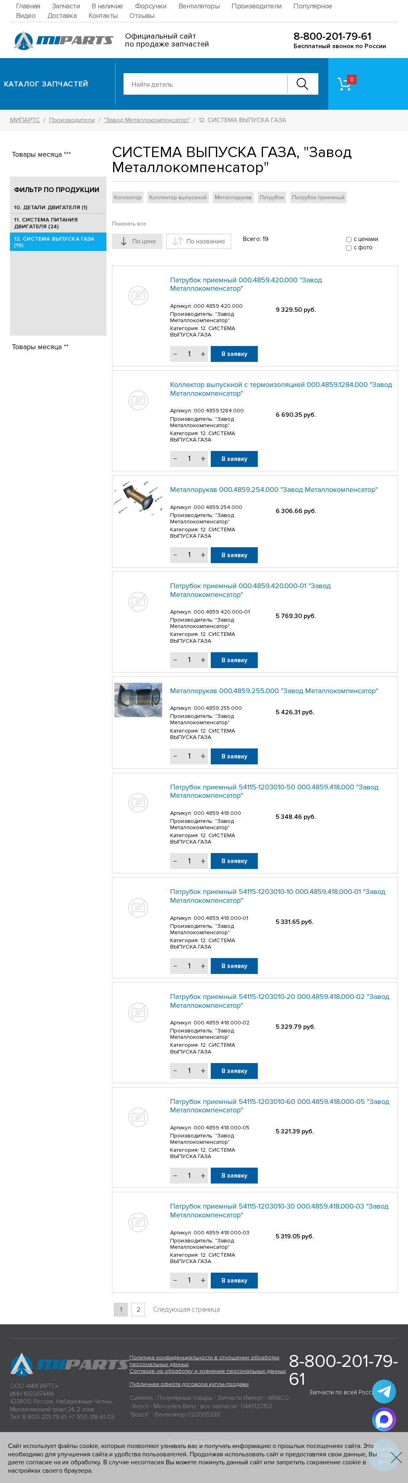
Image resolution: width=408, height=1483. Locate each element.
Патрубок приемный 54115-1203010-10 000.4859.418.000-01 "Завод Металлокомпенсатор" (277, 896)
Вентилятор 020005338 (187, 1414)
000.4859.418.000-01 (221, 918)
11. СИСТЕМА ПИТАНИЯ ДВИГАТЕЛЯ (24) (46, 223)
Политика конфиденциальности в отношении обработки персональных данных (204, 1361)
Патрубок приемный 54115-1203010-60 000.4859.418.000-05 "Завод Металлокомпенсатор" (279, 1106)
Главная (28, 6)
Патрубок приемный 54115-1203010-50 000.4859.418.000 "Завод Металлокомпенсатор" (274, 791)
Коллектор (127, 197)
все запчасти (218, 1406)
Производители (256, 6)
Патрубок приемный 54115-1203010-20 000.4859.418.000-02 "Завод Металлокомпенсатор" (279, 1001)
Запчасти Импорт (240, 1397)
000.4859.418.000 (217, 813)
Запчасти (66, 6)
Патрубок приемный (318, 197)
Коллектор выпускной (178, 197)
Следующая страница (186, 1309)
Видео (25, 15)
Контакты (103, 15)
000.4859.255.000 (218, 708)
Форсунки (151, 6)
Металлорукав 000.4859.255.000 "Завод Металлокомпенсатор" (274, 690)
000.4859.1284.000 (219, 410)
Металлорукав (233, 197)
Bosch (140, 1406)
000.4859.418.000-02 (221, 1022)
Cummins (141, 1397)
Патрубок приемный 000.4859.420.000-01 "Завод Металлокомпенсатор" (250, 590)
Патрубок (272, 197)
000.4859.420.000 (218, 306)
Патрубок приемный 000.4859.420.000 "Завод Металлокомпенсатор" (246, 284)
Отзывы (141, 15)
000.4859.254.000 (218, 507)
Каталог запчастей (46, 84)
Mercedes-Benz (174, 1406)
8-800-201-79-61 (332, 36)
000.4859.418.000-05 (221, 1127)
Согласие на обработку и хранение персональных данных (207, 1371)
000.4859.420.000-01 (222, 611)
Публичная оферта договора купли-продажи (189, 1384)
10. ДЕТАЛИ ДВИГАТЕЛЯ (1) (50, 207)
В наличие (107, 6)
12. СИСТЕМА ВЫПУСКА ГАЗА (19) (54, 242)
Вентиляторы (199, 6)
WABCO (278, 1397)
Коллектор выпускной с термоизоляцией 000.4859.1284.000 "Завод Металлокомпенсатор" (281, 389)
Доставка (61, 15)
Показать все (129, 223)
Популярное (312, 6)
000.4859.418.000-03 (221, 1232)
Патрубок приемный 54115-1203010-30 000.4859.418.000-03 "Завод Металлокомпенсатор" (279, 1210)
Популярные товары (185, 1397)
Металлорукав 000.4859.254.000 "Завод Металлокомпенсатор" (274, 489)
